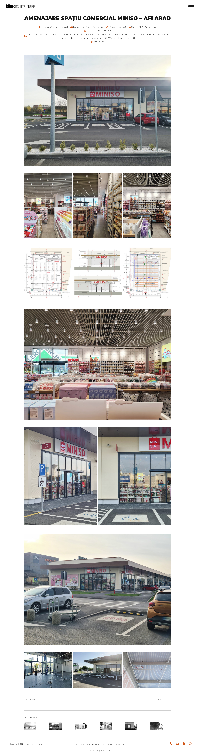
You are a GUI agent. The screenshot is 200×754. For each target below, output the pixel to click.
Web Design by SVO (100, 751)
